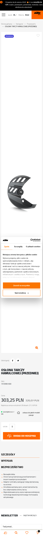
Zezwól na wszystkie (21, 285)
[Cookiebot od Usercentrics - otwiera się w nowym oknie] (30, 240)
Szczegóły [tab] (18, 246)
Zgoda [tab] (6, 246)
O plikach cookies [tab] (33, 246)
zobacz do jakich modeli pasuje (31, 414)
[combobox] (15, 15)
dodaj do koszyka (24, 435)
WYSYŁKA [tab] (7, 460)
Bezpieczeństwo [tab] (12, 467)
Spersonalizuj (20, 293)
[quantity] (12, 426)
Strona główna (6, 24)
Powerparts (31, 24)
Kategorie (19, 24)
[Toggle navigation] (4, 15)
